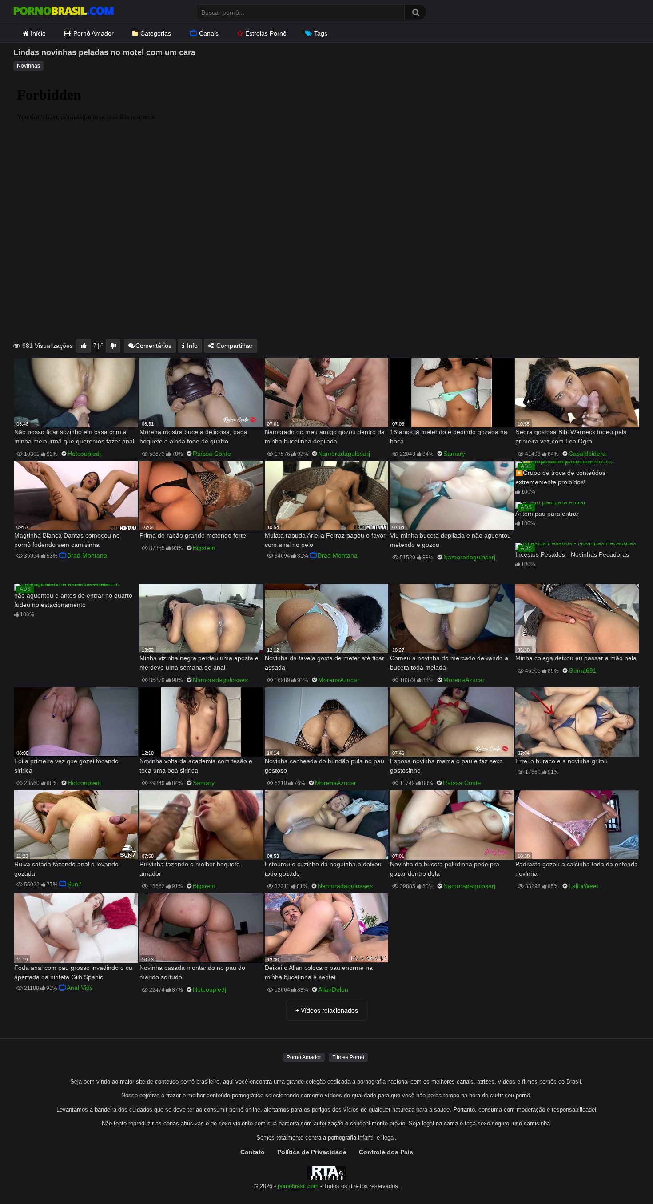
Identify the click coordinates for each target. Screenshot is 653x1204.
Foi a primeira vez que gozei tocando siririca (66, 765)
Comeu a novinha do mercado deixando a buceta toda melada (449, 662)
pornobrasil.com (298, 1186)
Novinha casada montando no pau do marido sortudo (192, 972)
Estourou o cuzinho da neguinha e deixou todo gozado (323, 869)
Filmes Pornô (348, 1057)
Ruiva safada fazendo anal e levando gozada (66, 869)
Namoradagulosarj (344, 453)
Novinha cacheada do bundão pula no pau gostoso (324, 765)
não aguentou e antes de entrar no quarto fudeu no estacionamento (73, 600)
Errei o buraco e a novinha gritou (561, 761)
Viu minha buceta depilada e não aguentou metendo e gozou (450, 540)
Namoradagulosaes (220, 679)
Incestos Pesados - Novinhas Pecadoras (572, 554)
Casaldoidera (587, 453)
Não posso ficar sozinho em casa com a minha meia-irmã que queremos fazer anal (74, 436)
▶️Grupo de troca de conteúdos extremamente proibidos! (560, 477)
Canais (209, 33)
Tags (320, 33)
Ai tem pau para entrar (547, 513)
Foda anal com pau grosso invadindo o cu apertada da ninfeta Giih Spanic (73, 972)
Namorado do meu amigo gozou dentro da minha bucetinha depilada (325, 436)
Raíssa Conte (212, 453)
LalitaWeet (583, 885)
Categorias (155, 33)
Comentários (153, 345)
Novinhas (28, 66)
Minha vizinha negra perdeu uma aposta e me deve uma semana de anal (199, 662)
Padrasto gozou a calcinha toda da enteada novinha (576, 869)
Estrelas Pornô (266, 33)
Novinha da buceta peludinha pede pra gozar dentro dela (444, 869)
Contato (252, 1152)
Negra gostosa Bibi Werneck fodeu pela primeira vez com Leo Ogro (571, 436)
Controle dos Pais (386, 1152)
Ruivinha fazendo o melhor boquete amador (189, 869)
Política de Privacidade (311, 1152)
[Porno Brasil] (63, 12)
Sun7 (74, 884)
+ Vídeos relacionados (326, 1010)
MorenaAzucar (338, 679)
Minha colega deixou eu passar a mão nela (576, 658)
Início (38, 33)
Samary (454, 453)
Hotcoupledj (84, 453)
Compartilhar (234, 345)
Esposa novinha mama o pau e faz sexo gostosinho (446, 765)
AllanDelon (333, 989)
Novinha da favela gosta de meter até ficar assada (324, 662)
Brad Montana (87, 555)
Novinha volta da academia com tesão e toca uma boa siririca (195, 765)
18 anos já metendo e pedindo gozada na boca (448, 436)
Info (191, 345)
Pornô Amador (93, 33)
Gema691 (583, 670)
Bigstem (204, 547)
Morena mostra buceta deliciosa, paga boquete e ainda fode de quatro (193, 436)
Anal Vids (80, 987)
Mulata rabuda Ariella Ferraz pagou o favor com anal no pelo (325, 540)
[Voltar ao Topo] (623, 1177)
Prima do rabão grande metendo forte (192, 535)
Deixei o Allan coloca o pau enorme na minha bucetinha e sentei (319, 972)
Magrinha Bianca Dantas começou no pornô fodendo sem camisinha (67, 540)
